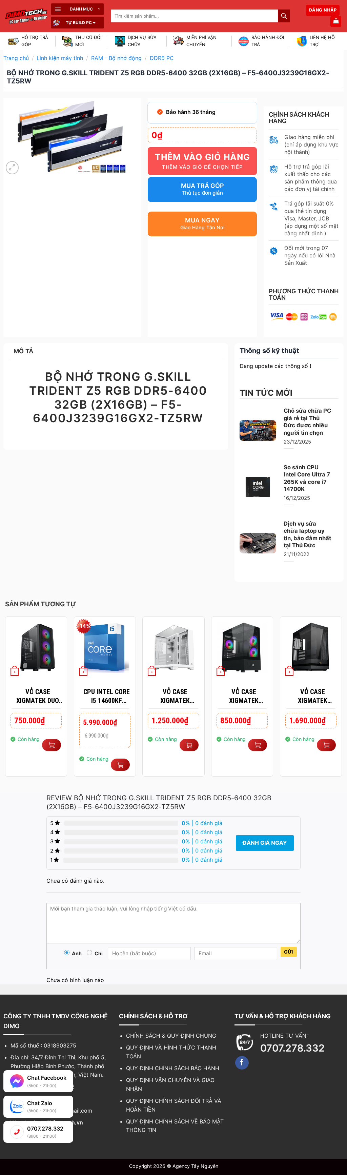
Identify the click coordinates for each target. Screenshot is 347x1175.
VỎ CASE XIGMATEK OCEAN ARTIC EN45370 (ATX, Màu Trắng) (175, 696)
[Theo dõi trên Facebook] (242, 1063)
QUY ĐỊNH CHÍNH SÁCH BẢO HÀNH (172, 1068)
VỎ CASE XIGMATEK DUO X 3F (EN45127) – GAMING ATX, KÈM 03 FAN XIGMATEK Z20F (37, 696)
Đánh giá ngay (265, 842)
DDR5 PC (162, 58)
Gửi (288, 952)
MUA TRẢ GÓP (202, 185)
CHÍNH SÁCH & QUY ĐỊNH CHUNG (171, 1035)
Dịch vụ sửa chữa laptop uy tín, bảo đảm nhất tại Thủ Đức (307, 534)
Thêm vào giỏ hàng (202, 157)
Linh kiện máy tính (60, 58)
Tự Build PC (79, 22)
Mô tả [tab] (24, 351)
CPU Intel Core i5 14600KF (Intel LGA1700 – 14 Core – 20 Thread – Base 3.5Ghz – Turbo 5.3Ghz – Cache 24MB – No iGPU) (106, 696)
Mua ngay (202, 220)
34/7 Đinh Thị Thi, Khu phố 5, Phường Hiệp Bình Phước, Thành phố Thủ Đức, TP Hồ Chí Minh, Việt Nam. (58, 1066)
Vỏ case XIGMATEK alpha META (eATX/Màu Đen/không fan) (312, 696)
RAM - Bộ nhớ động (116, 58)
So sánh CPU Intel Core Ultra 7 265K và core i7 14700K (307, 478)
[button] (77, 9)
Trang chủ (16, 58)
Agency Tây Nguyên (195, 1166)
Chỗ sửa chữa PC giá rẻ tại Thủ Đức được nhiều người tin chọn (307, 421)
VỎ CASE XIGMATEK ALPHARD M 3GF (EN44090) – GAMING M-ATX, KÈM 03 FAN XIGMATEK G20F (244, 696)
